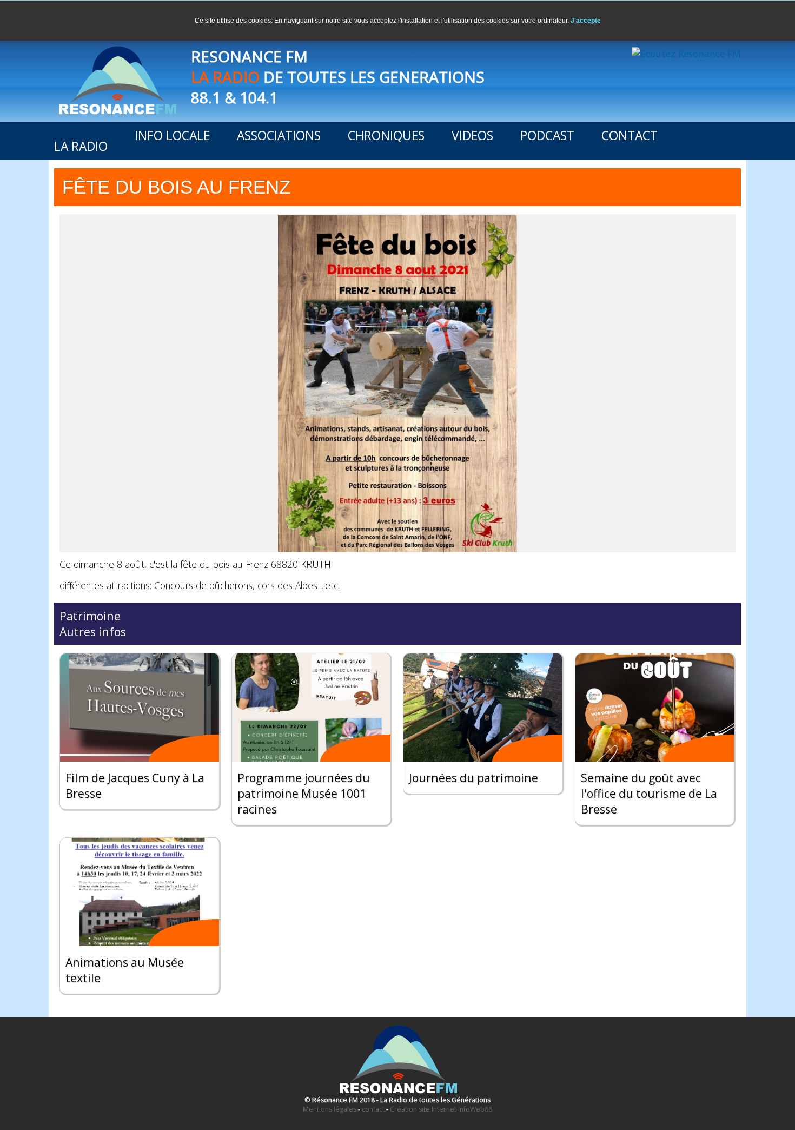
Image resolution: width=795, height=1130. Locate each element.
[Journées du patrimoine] (482, 707)
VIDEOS (472, 135)
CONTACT (629, 135)
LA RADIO (81, 146)
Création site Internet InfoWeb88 (441, 1109)
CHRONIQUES (386, 135)
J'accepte (586, 20)
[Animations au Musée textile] (139, 892)
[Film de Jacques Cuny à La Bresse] (139, 707)
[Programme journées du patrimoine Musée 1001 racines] (311, 707)
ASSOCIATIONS (279, 135)
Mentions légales (329, 1109)
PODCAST (547, 135)
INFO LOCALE (172, 135)
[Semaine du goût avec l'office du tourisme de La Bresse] (654, 707)
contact (373, 1109)
